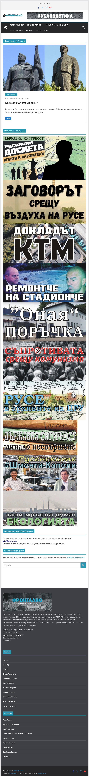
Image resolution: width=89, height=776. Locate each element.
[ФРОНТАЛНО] (5, 27)
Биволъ (6, 660)
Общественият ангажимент (13, 635)
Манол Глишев (9, 692)
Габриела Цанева (10, 678)
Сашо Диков (8, 747)
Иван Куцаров (8, 683)
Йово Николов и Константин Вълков (17, 734)
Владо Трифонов (9, 674)
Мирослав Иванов (10, 697)
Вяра (39, 30)
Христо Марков (9, 701)
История (30, 30)
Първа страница (17, 25)
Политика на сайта (10, 632)
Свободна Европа (10, 752)
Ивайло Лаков (8, 729)
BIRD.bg (6, 665)
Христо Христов (9, 706)
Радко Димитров (23, 98)
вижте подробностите (75, 557)
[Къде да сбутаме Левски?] (44, 68)
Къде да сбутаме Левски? (21, 102)
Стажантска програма (11, 638)
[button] (69, 25)
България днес (16, 30)
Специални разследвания (56, 25)
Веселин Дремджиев (11, 724)
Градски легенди (34, 25)
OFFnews (6, 756)
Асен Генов (7, 720)
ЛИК (46, 30)
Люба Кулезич (8, 738)
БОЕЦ (5, 669)
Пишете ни (7, 641)
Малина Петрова (9, 688)
